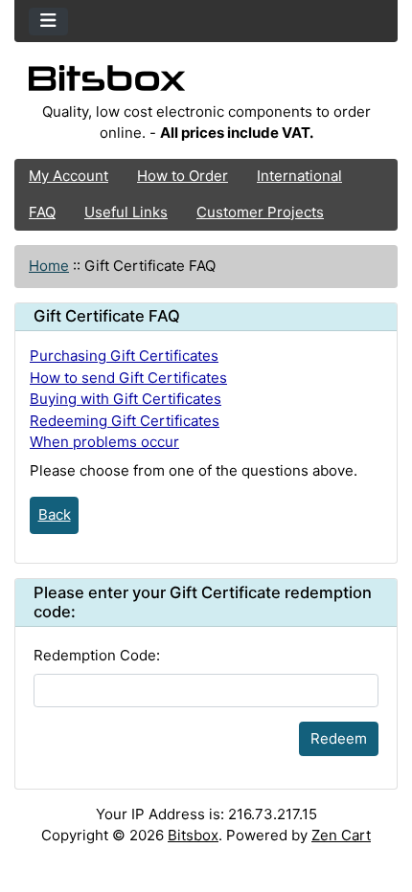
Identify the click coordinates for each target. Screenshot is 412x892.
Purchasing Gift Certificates (124, 355)
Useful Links (126, 212)
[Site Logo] (206, 83)
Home (49, 265)
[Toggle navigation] (48, 21)
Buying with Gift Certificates (125, 399)
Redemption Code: (97, 655)
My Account (68, 176)
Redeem (338, 738)
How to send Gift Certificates (128, 377)
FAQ (42, 212)
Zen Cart (341, 835)
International (299, 176)
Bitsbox (193, 835)
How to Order (182, 176)
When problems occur (104, 442)
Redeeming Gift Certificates (124, 421)
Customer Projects (260, 212)
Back (54, 514)
